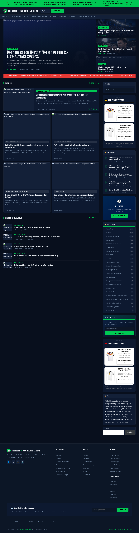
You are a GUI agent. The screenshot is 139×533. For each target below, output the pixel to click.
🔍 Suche (45, 11)
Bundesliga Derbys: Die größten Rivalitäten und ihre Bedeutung (84, 3)
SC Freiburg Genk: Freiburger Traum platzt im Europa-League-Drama (120, 167)
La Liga (118, 414)
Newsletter (58, 11)
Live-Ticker (129, 419)
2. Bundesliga (16, 17)
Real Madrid (111, 411)
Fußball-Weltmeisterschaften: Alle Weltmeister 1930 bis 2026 (120, 183)
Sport (117, 422)
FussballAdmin (115, 458)
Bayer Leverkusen (110, 422)
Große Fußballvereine (115, 162)
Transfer (110, 417)
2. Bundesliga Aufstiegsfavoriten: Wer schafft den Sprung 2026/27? (54, 3)
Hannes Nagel (114, 461)
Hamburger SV (128, 411)
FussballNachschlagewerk (21, 10)
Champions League (111, 404)
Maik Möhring (114, 468)
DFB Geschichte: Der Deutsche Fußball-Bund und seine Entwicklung (36, 256)
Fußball (72, 17)
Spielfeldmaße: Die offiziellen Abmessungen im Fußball (73, 194)
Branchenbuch (46, 522)
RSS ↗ (131, 3)
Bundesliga (5, 17)
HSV (122, 414)
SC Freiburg (119, 411)
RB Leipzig (122, 419)
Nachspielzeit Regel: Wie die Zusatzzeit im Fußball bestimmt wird (35, 265)
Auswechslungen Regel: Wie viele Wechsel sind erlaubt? (32, 246)
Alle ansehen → (94, 83)
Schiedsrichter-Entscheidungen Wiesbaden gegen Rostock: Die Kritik (120, 175)
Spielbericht (127, 409)
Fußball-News (115, 419)
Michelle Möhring (115, 471)
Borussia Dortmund (116, 406)
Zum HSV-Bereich (119, 216)
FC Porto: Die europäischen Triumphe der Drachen (72, 145)
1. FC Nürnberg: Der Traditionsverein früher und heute (120, 159)
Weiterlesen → (92, 109)
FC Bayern (86, 475)
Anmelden (122, 510)
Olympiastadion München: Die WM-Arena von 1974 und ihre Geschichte (42, 76)
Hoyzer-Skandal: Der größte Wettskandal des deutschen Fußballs (26, 195)
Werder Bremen (117, 417)
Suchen (106, 428)
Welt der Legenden (21, 522)
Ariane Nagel (114, 455)
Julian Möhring (115, 465)
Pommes (56, 522)
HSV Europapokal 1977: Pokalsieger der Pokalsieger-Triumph (113, 3)
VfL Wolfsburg (123, 422)
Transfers (62, 17)
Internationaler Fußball (86, 17)
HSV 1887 (53, 17)
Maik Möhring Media (24, 529)
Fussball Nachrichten (39, 17)
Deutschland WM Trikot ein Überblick (120, 190)
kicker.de (121, 404)
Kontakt (112, 488)
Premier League (127, 406)
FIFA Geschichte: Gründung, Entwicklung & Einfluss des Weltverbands (37, 237)
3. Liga (26, 17)
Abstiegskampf (118, 409)
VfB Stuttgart (109, 409)
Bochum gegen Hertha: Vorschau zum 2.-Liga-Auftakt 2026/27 (25, 3)
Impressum (113, 484)
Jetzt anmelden (119, 333)
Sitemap (112, 491)
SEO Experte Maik (35, 522)
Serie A (126, 414)
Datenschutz (114, 481)
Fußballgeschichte (114, 192)
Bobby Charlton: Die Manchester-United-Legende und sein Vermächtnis (91, 76)
